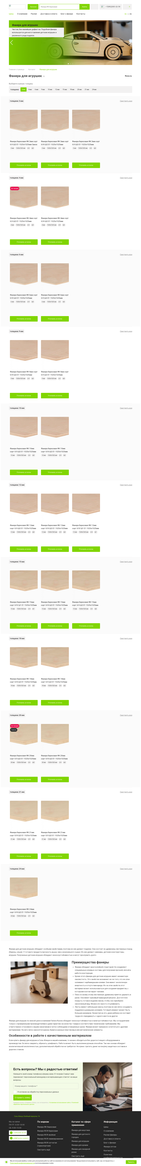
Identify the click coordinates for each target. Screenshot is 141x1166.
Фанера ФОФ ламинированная (50, 1139)
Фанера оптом (110, 1147)
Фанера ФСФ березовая (47, 1131)
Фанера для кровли (79, 1145)
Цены (11, 14)
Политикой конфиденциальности (22, 1163)
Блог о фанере (67, 14)
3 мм (23, 89)
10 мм (50, 89)
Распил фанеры (110, 1135)
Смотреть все (126, 101)
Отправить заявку (22, 1097)
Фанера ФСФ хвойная (46, 1135)
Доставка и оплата (48, 14)
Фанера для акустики (80, 1130)
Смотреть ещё (43, 1150)
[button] (11, 42)
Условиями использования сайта (59, 1102)
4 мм (30, 89)
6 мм (36, 89)
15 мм (65, 89)
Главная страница (16, 69)
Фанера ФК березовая (46, 1127)
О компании (22, 14)
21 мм (87, 89)
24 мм (94, 89)
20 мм (79, 89)
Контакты (80, 14)
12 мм (57, 89)
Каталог (33, 7)
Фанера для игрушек (48, 69)
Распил (34, 14)
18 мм (72, 89)
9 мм (43, 89)
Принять (131, 1162)
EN (131, 14)
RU (126, 14)
